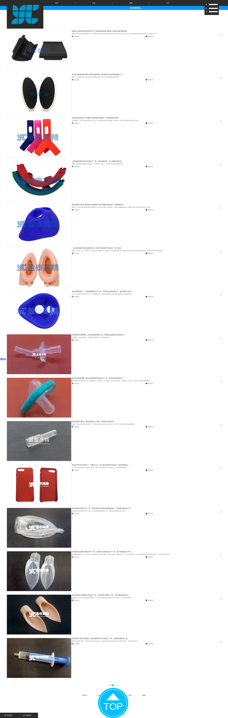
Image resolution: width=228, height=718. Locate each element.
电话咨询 (9, 715)
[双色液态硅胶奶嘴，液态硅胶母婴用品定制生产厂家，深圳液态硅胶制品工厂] (39, 398)
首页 (56, 3)
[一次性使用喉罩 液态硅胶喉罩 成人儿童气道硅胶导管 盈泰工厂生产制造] (39, 267)
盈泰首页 (84, 695)
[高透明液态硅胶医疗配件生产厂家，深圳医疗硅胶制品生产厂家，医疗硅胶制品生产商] (39, 571)
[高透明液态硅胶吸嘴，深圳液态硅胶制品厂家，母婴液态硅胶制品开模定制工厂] (39, 354)
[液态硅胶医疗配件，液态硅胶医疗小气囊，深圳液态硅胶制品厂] (39, 441)
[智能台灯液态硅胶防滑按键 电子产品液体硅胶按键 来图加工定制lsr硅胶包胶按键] (39, 50)
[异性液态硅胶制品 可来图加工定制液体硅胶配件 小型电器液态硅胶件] (39, 137)
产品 (93, 3)
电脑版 (144, 695)
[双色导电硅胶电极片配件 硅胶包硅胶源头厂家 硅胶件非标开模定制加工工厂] (39, 94)
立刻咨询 (76, 36)
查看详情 (150, 36)
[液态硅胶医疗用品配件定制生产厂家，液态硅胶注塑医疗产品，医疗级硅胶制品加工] (39, 614)
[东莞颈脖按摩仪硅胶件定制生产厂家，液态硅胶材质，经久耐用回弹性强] (39, 181)
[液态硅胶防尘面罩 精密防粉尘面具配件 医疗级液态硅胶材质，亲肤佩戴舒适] (39, 224)
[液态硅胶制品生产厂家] (25, 15)
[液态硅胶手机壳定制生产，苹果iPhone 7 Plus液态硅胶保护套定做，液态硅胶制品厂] (39, 484)
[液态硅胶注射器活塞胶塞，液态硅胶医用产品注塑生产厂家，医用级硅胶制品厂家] (39, 658)
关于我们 (129, 695)
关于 (167, 3)
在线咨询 (28, 715)
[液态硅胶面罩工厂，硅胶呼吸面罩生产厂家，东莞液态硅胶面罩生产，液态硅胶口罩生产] (39, 311)
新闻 (130, 3)
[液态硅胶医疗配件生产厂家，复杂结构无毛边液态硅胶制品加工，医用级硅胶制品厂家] (39, 528)
